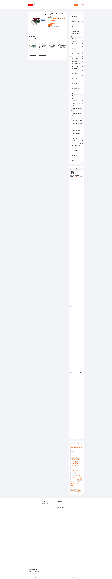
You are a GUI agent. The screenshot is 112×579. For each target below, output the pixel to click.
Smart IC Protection (73, 479)
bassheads (72, 455)
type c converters (73, 487)
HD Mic (72, 465)
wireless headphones (77, 492)
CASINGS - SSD (73, 38)
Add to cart (52, 20)
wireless (72, 492)
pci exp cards (74, 475)
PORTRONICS (73, 140)
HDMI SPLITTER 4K (74, 75)
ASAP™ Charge (79, 453)
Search (76, 5)
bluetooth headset (75, 457)
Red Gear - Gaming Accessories (76, 145)
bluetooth (77, 455)
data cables (72, 461)
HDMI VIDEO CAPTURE (74, 81)
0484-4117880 (56, 0)
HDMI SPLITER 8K (74, 73)
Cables (72, 26)
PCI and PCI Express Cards (55, 26)
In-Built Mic (78, 467)
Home (29, 8)
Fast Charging (73, 463)
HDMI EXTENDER (74, 61)
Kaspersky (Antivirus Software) (75, 88)
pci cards (51, 27)
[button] (45, 14)
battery (72, 23)
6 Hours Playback (73, 447)
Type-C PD (72, 483)
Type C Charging (74, 485)
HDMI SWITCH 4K (74, 76)
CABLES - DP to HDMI (74, 28)
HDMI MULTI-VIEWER (74, 71)
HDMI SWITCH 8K (74, 78)
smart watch (79, 479)
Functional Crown (79, 463)
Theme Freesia (77, 577)
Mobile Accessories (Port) (75, 95)
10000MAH (79, 449)
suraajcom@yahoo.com (62, 0)
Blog (42, 8)
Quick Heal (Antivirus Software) (76, 143)
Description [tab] (30, 32)
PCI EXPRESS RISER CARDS (75, 130)
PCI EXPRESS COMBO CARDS (75, 103)
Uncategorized (73, 157)
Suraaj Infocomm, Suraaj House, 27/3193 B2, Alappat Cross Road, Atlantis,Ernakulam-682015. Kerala (40, 0)
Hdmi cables (76, 465)
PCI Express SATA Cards (54, 18)
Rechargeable (80, 475)
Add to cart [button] (32, 54)
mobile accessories (74, 470)
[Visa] (48, 503)
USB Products (73, 160)
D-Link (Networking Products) (75, 43)
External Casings (73, 48)
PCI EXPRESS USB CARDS (75, 138)
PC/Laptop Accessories (74, 98)
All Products (33, 8)
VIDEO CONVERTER (74, 162)
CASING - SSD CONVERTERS (75, 31)
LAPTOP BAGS (73, 90)
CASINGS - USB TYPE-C (74, 41)
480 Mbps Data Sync (73, 449)
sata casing (78, 477)
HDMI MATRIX (73, 70)
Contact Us (46, 8)
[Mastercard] (45, 503)
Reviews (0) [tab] (35, 32)
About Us (38, 8)
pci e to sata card (62, 18)
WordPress (83, 577)
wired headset (73, 490)
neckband (73, 473)
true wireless (77, 481)
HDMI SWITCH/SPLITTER (75, 80)
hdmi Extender (73, 467)
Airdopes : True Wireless (75, 18)
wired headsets (78, 490)
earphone (80, 461)
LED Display (72, 468)
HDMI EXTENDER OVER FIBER (75, 63)
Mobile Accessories (74, 93)
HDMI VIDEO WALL (74, 85)
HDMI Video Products (74, 83)
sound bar (72, 481)
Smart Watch (73, 148)
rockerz (72, 477)
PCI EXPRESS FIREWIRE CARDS (76, 105)
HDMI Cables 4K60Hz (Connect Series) (77, 53)
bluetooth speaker (75, 459)
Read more (52, 52)
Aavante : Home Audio (74, 16)
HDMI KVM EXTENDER (74, 66)
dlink (76, 461)
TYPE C (76, 483)
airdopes (73, 453)
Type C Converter (73, 153)
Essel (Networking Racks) (75, 46)
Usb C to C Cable (73, 158)
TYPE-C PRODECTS (74, 155)
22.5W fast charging (79, 447)
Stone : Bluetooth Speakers (75, 150)
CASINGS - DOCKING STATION (75, 33)
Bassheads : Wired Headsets (75, 21)
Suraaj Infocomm (70, 577)
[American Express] (43, 503)
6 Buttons (76, 445)
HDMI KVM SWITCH (74, 68)
